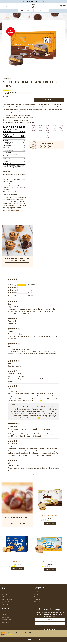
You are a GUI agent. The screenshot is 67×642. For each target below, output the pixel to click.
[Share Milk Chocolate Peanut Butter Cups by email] (49, 146)
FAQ (3, 612)
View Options (17, 568)
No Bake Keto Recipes (17, 523)
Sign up (50, 623)
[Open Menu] (2, 6)
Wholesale (37, 602)
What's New (25, 10)
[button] (7, 90)
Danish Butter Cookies (17, 561)
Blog (35, 597)
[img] (13, 301)
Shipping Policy (6, 619)
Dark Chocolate (6, 594)
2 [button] (31, 474)
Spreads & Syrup (6, 602)
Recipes (36, 594)
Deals (42, 10)
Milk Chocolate (6, 597)
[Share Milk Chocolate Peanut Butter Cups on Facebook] (41, 146)
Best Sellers (5, 604)
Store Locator (38, 599)
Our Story (37, 591)
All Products (5, 591)
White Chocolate (7, 599)
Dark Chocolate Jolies (49, 515)
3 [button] (33, 474)
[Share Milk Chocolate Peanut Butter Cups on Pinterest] (45, 146)
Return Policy (6, 617)
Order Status (6, 622)
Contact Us (5, 614)
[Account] (61, 6)
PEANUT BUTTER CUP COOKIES (17, 264)
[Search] (6, 6)
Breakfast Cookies (49, 561)
